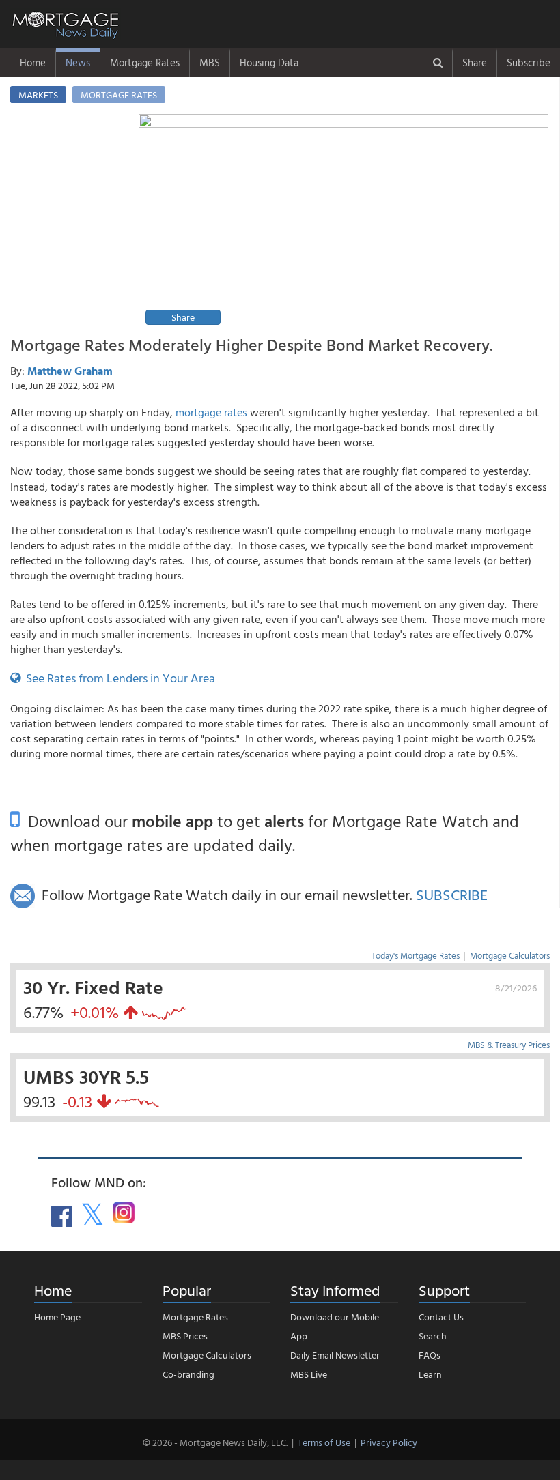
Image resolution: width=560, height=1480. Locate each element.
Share (474, 62)
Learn (430, 1374)
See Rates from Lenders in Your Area (117, 678)
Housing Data (269, 62)
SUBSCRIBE (452, 894)
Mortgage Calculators (510, 955)
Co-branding (188, 1374)
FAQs (429, 1355)
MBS (209, 62)
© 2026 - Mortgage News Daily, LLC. (215, 1442)
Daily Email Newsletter (335, 1355)
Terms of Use (324, 1442)
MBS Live (308, 1374)
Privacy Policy (389, 1442)
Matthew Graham (70, 370)
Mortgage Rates (145, 62)
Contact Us (441, 1316)
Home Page (57, 1316)
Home (33, 62)
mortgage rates (211, 412)
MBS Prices (185, 1336)
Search (433, 1336)
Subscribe (528, 62)
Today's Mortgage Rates (416, 955)
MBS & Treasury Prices (509, 1044)
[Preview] (343, 221)
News (78, 62)
